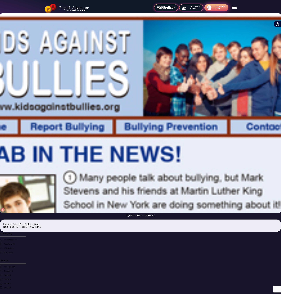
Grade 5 (7, 283)
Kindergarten (9, 267)
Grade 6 (7, 287)
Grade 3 (7, 275)
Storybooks (9, 248)
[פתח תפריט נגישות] (277, 24)
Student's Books (10, 240)
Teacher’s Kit (9, 244)
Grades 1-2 (8, 271)
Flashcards (8, 252)
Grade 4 (7, 279)
